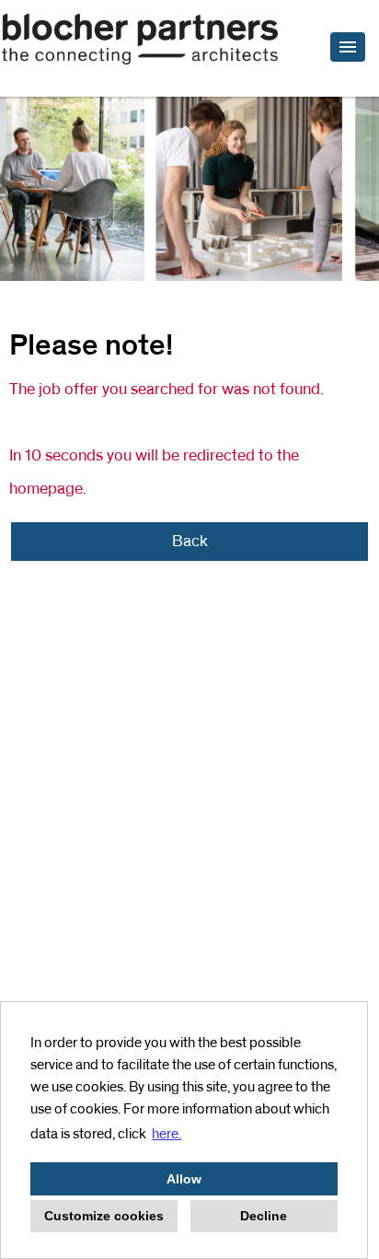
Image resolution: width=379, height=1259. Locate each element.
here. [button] (166, 1133)
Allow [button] (184, 1179)
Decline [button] (263, 1215)
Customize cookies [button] (104, 1215)
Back (190, 541)
